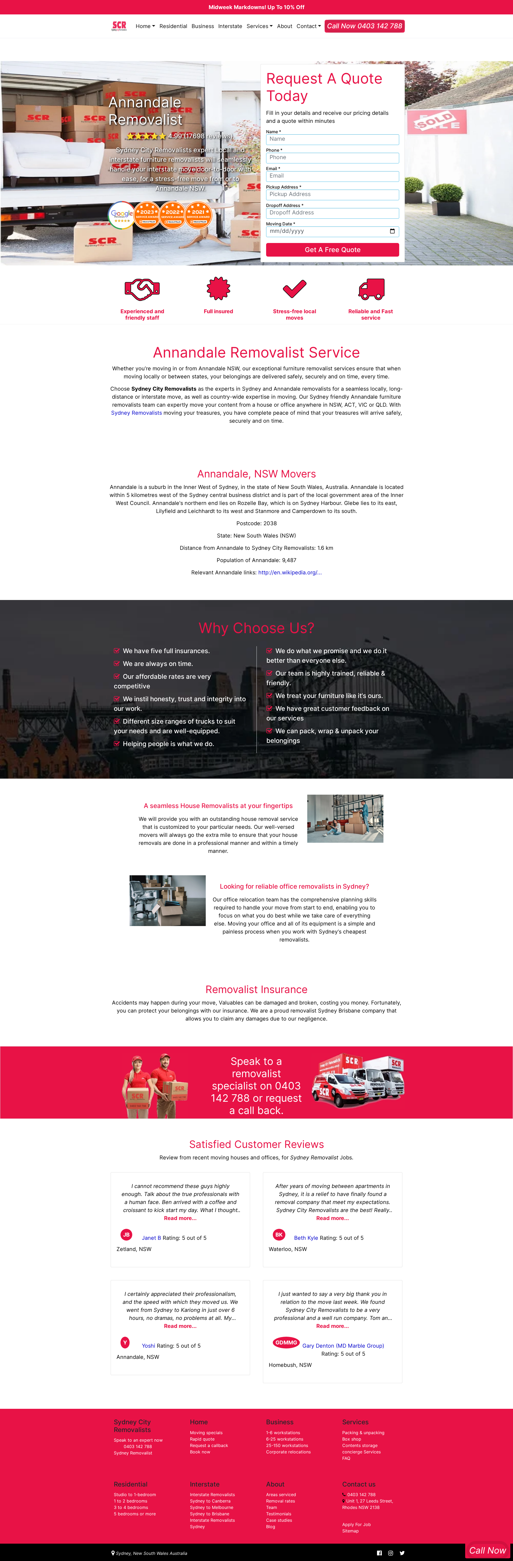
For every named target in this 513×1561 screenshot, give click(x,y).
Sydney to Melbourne (211, 1507)
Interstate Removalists (212, 1494)
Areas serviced (281, 1494)
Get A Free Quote (333, 250)
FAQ (346, 1458)
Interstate (230, 26)
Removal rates (280, 1501)
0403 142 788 (138, 1446)
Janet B (151, 1238)
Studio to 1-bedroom (135, 1494)
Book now (200, 1451)
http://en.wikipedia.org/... (290, 572)
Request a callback (209, 1445)
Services (355, 1422)
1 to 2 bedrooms (130, 1501)
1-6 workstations (283, 1432)
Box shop (351, 1439)
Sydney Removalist (133, 1453)
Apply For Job (356, 1524)
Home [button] (143, 26)
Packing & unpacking (363, 1432)
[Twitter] (400, 1553)
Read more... (180, 1218)
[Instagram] (390, 1553)
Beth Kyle (306, 1238)
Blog (270, 1526)
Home (199, 1422)
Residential (173, 26)
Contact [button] (307, 26)
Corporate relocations (288, 1451)
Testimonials (278, 1513)
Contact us (359, 1484)
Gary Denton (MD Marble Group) (343, 1346)
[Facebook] (379, 1553)
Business (203, 26)
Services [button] (257, 26)
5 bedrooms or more (135, 1513)
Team (271, 1507)
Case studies (279, 1520)
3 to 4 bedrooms (131, 1507)
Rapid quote (202, 1439)
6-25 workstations (284, 1439)
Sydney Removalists (136, 413)
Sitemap (350, 1530)
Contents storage (360, 1445)
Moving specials (206, 1432)
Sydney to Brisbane (209, 1513)
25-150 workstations (287, 1445)
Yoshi (148, 1346)
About (284, 26)
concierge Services (361, 1451)
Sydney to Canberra (210, 1501)
